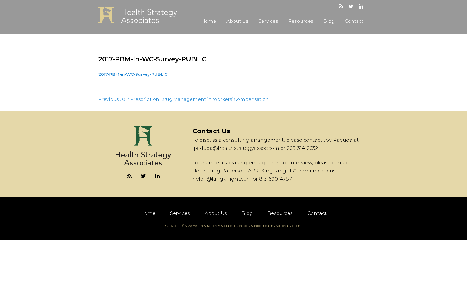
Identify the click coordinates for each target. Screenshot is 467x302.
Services (268, 21)
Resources (300, 21)
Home (208, 21)
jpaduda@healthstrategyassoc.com (235, 148)
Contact (354, 21)
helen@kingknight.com (222, 179)
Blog (329, 21)
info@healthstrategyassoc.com (278, 226)
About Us (237, 21)
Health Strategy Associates (137, 15)
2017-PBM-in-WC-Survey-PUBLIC (133, 74)
